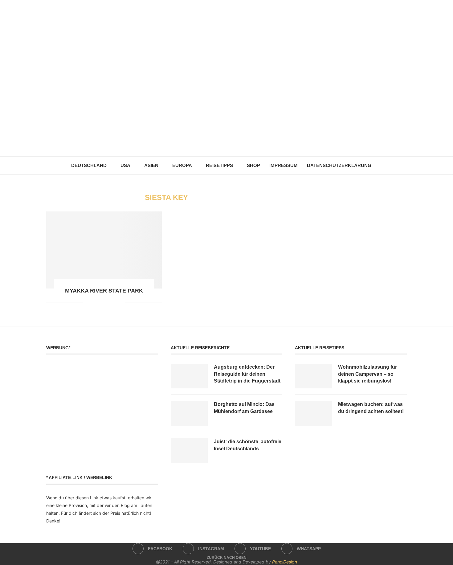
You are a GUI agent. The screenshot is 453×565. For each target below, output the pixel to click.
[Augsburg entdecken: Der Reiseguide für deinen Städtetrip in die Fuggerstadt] (189, 376)
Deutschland (89, 165)
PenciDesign (284, 561)
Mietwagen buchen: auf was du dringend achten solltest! (371, 408)
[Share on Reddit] (94, 302)
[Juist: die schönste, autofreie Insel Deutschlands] (189, 450)
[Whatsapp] (239, 142)
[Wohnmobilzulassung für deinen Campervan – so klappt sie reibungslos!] (313, 376)
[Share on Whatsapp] (100, 302)
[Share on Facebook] (87, 302)
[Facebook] (213, 142)
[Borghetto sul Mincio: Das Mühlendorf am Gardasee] (189, 413)
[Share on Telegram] (107, 302)
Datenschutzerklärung (339, 165)
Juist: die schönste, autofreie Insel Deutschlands (247, 445)
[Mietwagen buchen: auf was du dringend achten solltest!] (313, 413)
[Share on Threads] (113, 302)
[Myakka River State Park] (104, 250)
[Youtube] (231, 142)
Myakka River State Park (104, 291)
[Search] (379, 165)
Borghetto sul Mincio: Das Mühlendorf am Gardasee (244, 408)
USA (125, 165)
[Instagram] (222, 142)
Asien (151, 165)
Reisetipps (219, 165)
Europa (182, 165)
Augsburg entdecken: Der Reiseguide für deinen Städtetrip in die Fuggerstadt (247, 373)
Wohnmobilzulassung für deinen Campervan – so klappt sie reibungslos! (367, 373)
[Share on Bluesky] (120, 302)
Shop (253, 165)
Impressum (283, 165)
